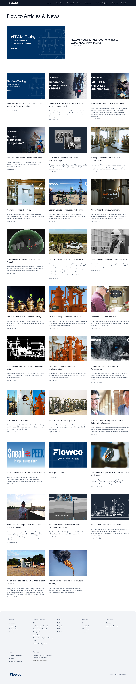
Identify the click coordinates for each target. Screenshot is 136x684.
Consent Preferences (40, 660)
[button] (50, 3)
